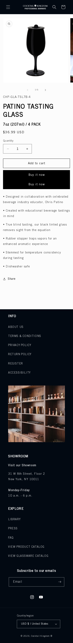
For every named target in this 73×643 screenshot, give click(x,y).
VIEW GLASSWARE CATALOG (28, 556)
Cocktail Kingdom (40, 636)
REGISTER (15, 363)
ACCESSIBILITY (19, 373)
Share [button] (12, 279)
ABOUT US (16, 327)
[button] (8, 7)
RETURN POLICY (19, 354)
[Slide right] (45, 90)
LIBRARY (14, 519)
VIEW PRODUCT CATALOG (26, 547)
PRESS (13, 528)
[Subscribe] (59, 582)
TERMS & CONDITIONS (24, 336)
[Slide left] (27, 90)
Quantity (8, 141)
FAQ (11, 538)
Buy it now (36, 175)
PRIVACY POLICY (19, 345)
